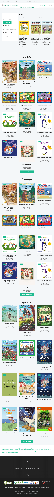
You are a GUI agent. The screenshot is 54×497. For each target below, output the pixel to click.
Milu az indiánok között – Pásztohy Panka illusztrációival (36, 38)
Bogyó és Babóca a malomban (9, 105)
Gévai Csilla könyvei (10, 449)
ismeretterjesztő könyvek (38, 448)
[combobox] (9, 29)
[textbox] (9, 29)
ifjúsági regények (29, 448)
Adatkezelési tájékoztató (40, 487)
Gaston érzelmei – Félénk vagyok (44, 157)
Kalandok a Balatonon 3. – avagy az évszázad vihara (44, 400)
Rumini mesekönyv (30, 451)
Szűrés (6, 22)
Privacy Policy (30, 491)
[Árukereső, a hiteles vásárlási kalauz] (8, 481)
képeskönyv (22, 451)
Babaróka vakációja (44, 327)
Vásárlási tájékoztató (9, 487)
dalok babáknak (14, 448)
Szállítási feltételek (19, 487)
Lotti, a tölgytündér (26, 164)
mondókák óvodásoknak (13, 452)
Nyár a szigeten (44, 433)
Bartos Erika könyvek (27, 449)
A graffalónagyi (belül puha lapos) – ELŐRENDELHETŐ (27, 82)
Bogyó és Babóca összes (39, 451)
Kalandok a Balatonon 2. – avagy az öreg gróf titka (44, 366)
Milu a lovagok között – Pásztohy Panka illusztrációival (47, 38)
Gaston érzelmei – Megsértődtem (44, 132)
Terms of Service (35, 491)
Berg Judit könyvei (36, 449)
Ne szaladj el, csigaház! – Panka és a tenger (27, 397)
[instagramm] (47, 2)
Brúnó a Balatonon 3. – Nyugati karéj (27, 358)
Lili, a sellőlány (27, 128)
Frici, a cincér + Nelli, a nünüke (44, 77)
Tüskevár (9, 398)
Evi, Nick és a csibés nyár (9, 433)
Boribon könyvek (18, 449)
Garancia (32, 487)
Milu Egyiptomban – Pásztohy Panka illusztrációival (23, 38)
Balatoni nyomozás (27, 332)
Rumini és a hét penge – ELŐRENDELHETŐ (9, 85)
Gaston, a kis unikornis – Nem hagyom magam (9, 133)
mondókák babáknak (6, 448)
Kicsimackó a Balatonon (9, 323)
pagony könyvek (21, 448)
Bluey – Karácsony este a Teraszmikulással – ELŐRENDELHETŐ (9, 158)
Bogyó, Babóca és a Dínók (27, 105)
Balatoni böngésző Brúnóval (9, 362)
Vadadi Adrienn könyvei (45, 449)
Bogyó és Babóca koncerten (44, 105)
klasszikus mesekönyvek (7, 451)
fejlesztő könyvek (15, 451)
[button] (51, 5)
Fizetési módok (26, 487)
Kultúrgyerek (6, 5)
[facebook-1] (44, 2)
